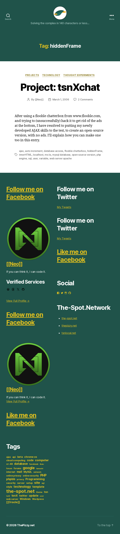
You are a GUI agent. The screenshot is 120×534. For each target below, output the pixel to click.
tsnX (15, 495)
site (37, 483)
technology (22, 486)
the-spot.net (20, 491)
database (21, 464)
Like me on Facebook (21, 419)
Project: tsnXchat (60, 87)
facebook (33, 464)
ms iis (48, 154)
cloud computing (15, 460)
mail (19, 471)
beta (20, 456)
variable (43, 158)
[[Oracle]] (13, 502)
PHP (43, 475)
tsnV (8, 496)
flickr (42, 464)
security (11, 483)
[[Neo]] (39, 99)
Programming (35, 479)
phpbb (10, 479)
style (9, 486)
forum (9, 468)
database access (53, 150)
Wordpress (38, 499)
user (35, 158)
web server (12, 499)
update (33, 495)
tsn (46, 491)
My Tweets (64, 207)
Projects (32, 75)
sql (30, 158)
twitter (23, 495)
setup (29, 483)
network (37, 472)
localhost (38, 154)
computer (42, 460)
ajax (21, 150)
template (38, 486)
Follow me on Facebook (24, 193)
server (21, 483)
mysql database (61, 154)
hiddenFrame (94, 150)
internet (10, 472)
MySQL (28, 471)
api (14, 457)
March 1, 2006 (60, 99)
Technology (51, 75)
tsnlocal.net (69, 333)
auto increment (33, 150)
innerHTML (25, 154)
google (29, 468)
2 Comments (85, 99)
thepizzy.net (69, 325)
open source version (83, 154)
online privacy (13, 475)
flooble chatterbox (75, 150)
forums (17, 468)
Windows (25, 499)
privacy (20, 479)
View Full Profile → (18, 300)
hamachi (39, 469)
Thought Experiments (79, 75)
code (30, 460)
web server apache (61, 158)
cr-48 (9, 464)
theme (39, 492)
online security (31, 475)
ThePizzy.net (26, 525)
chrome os (30, 456)
